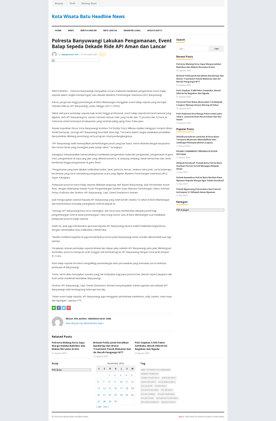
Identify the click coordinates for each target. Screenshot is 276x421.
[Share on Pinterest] (69, 308)
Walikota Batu (168, 402)
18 (127, 388)
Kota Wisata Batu (166, 382)
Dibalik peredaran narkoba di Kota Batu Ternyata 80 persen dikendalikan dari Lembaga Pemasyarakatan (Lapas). (197, 139)
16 (115, 388)
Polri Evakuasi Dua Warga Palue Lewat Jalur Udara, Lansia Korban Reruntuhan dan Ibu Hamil (199, 116)
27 (98, 401)
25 (127, 394)
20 (98, 394)
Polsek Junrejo (148, 394)
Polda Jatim (146, 386)
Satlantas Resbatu (150, 402)
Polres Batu (160, 386)
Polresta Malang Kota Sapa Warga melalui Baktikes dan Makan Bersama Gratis (68, 346)
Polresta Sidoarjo (150, 390)
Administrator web (69, 54)
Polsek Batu (167, 390)
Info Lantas (110, 30)
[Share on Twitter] (64, 308)
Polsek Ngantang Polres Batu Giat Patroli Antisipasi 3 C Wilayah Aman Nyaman (198, 191)
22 (110, 394)
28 (104, 401)
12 (132, 381)
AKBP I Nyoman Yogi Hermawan (155, 370)
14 (104, 388)
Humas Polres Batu (150, 378)
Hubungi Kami (89, 3)
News (71, 30)
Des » (106, 406)
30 (115, 401)
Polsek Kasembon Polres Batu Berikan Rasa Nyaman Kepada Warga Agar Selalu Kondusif (200, 179)
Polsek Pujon (147, 398)
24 (121, 394)
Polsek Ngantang (166, 394)
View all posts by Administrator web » (85, 323)
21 (104, 394)
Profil (72, 3)
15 (110, 388)
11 (127, 381)
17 (121, 388)
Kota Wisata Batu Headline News (88, 16)
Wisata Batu (154, 30)
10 (121, 381)
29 (110, 401)
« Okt (98, 406)
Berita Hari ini (88, 30)
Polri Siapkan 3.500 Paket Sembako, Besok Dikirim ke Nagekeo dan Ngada (151, 346)
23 (115, 394)
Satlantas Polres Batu (167, 398)
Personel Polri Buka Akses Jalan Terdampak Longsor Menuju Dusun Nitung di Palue (199, 103)
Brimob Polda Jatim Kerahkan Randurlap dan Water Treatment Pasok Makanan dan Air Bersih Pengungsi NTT (112, 347)
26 (132, 394)
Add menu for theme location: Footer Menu (201, 416)
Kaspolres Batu (148, 382)
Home (58, 30)
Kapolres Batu (169, 378)
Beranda (59, 3)
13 (98, 388)
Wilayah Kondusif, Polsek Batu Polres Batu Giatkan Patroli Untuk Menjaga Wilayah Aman (199, 165)
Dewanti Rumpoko (149, 374)
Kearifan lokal (132, 30)
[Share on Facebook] (59, 308)
